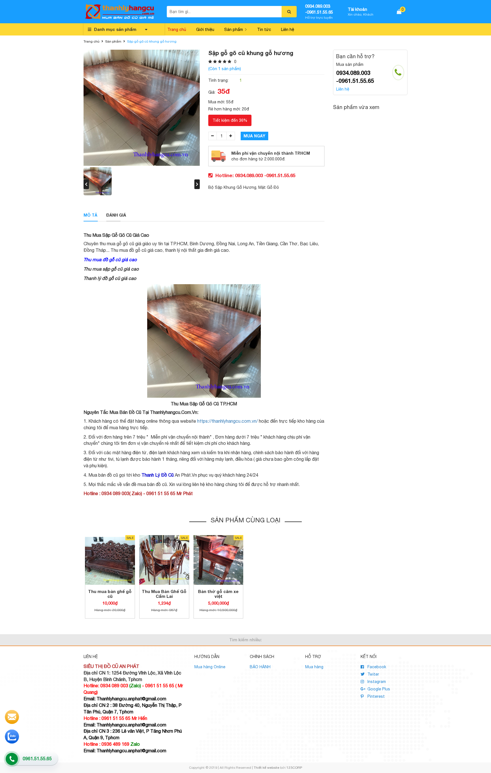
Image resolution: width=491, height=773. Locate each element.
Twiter (372, 674)
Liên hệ (287, 29)
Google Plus (378, 689)
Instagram (376, 681)
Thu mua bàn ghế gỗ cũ (110, 594)
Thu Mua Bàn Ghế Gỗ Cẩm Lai (164, 594)
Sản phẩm (233, 29)
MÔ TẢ (90, 215)
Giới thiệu (205, 29)
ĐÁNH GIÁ (116, 215)
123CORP (294, 768)
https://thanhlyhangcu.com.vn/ (227, 421)
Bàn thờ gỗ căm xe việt (218, 594)
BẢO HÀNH (260, 667)
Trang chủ (176, 29)
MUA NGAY (254, 135)
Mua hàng (314, 667)
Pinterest (375, 696)
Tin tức (264, 29)
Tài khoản (357, 9)
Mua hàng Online (209, 667)
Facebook (376, 667)
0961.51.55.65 (37, 758)
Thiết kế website (266, 768)
